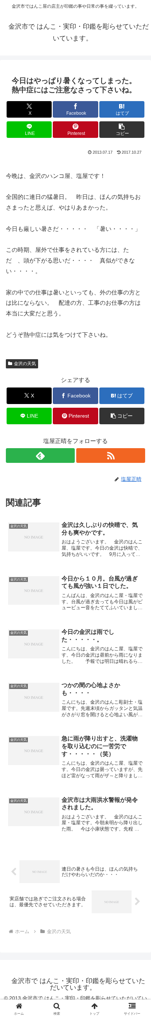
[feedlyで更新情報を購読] (40, 455)
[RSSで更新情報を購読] (110, 455)
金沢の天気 (25, 363)
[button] (122, 129)
